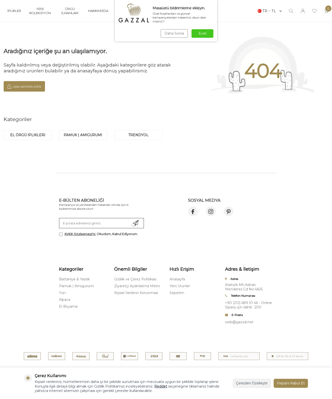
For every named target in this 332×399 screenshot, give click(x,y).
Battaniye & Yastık (74, 279)
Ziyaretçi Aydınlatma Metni (137, 286)
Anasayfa (177, 279)
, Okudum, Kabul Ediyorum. (101, 234)
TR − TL (269, 11)
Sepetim (177, 293)
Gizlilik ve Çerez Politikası (135, 279)
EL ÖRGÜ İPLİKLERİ (27, 135)
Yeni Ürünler (180, 286)
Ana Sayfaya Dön (26, 86)
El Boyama (68, 306)
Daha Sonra (174, 33)
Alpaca (64, 299)
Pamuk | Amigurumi (76, 286)
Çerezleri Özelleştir (252, 383)
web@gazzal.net (239, 322)
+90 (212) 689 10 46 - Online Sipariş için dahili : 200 (248, 305)
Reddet (160, 386)
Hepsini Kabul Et (291, 383)
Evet (203, 33)
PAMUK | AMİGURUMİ (83, 135)
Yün (62, 293)
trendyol (138, 135)
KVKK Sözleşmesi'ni (80, 234)
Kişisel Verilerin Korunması (136, 293)
